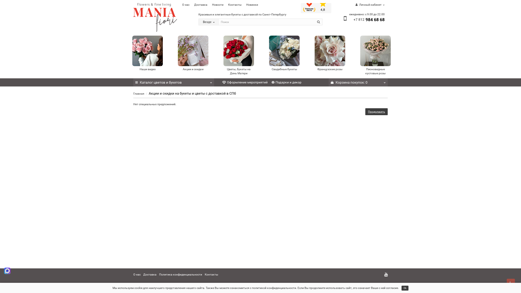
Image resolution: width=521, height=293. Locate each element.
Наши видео (148, 69)
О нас (185, 4)
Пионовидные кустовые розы (375, 71)
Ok (405, 288)
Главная (138, 93)
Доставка (200, 4)
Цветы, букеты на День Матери (239, 71)
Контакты (235, 4)
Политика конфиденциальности (180, 274)
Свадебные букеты (284, 69)
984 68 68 (369, 19)
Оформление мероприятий (247, 82)
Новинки (252, 4)
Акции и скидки (193, 69)
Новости (217, 4)
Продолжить (376, 111)
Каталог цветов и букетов (161, 82)
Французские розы (330, 69)
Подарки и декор (288, 82)
